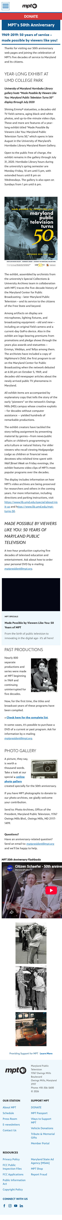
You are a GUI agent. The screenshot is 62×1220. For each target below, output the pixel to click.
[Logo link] (15, 1070)
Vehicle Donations (42, 1128)
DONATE (31, 16)
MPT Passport (39, 1113)
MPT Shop (37, 1168)
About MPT (9, 1107)
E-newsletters (11, 1124)
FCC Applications (13, 1174)
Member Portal (40, 1143)
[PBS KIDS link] (31, 6)
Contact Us (9, 1130)
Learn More (46, 1053)
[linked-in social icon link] (22, 1207)
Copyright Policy (13, 1189)
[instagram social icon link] (11, 1207)
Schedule (8, 1113)
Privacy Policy (11, 1159)
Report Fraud (39, 1174)
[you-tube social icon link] (17, 1207)
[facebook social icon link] (5, 1207)
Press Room (10, 1118)
